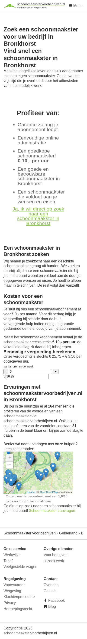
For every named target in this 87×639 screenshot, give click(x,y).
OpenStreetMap (49, 492)
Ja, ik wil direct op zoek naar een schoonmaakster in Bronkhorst (38, 216)
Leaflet (31, 492)
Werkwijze (12, 555)
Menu (77, 6)
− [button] (9, 465)
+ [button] (9, 458)
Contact (50, 591)
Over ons (51, 585)
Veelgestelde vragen (20, 567)
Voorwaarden (14, 585)
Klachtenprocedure (19, 597)
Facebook (56, 600)
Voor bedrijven (56, 555)
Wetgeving (12, 591)
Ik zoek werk (54, 561)
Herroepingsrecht (17, 609)
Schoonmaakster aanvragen (52, 511)
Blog (51, 606)
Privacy (9, 603)
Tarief (8, 561)
